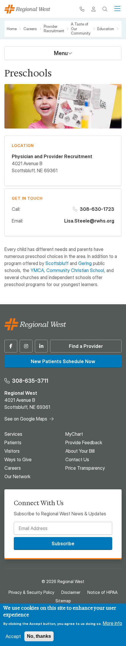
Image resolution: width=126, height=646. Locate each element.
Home (12, 29)
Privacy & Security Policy (31, 592)
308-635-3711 (30, 381)
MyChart (74, 434)
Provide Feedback (83, 442)
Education (105, 29)
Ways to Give (18, 459)
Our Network (17, 476)
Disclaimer (70, 592)
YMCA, (37, 270)
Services (13, 434)
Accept (13, 636)
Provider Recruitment (54, 28)
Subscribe (63, 543)
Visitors (12, 451)
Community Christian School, (75, 270)
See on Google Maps (25, 419)
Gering (85, 263)
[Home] (27, 9)
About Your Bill (80, 451)
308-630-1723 (97, 209)
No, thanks (39, 636)
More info (112, 623)
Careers (30, 29)
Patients (12, 442)
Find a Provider (86, 346)
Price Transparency (85, 468)
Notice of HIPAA (102, 592)
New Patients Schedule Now (63, 361)
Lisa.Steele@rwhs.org (89, 221)
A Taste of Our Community (81, 28)
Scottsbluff (57, 263)
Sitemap (63, 600)
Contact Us (77, 459)
